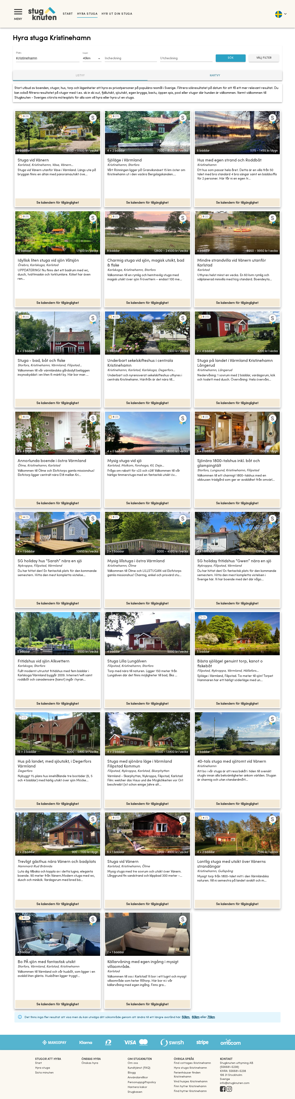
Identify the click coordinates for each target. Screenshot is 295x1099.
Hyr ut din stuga (117, 14)
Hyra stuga (87, 14)
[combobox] (44, 58)
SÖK (230, 58)
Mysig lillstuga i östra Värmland (136, 561)
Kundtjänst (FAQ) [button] (139, 1068)
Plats (18, 53)
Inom (85, 53)
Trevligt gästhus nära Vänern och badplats (57, 862)
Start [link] (68, 14)
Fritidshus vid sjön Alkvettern (43, 661)
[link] (192, 1063)
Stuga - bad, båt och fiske (41, 361)
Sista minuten (44, 1072)
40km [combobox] (87, 58)
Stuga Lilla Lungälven (126, 661)
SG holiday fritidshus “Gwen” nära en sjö (234, 561)
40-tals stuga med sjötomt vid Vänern (231, 762)
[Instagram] (229, 1089)
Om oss (133, 1063)
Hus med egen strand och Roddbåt (229, 160)
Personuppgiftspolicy (142, 1082)
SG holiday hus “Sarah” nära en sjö (50, 561)
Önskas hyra (89, 1063)
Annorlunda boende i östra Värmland (52, 461)
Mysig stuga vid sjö (124, 461)
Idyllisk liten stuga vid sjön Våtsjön (48, 261)
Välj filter (264, 58)
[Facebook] (223, 1089)
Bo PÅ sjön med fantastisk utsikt (46, 962)
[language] (280, 13)
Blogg (132, 1072)
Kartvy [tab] (215, 75)
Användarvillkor (138, 1077)
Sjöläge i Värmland (124, 160)
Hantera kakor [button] (137, 1087)
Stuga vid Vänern (33, 160)
